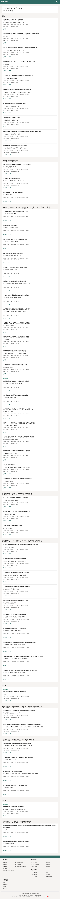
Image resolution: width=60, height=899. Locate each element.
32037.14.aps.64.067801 (13, 717)
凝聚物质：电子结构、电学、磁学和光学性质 (22, 541)
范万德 (9, 383)
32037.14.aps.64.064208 (13, 315)
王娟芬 (9, 353)
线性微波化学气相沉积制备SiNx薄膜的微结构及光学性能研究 (19, 710)
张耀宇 (9, 439)
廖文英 (5, 383)
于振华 (16, 283)
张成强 (12, 575)
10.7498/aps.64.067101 (23, 549)
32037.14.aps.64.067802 (13, 731)
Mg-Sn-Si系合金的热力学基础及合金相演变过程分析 (17, 497)
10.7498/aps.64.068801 (23, 811)
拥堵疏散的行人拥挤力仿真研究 (11, 117)
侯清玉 (5, 547)
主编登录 (48, 864)
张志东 (5, 694)
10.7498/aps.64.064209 (23, 328)
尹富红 (21, 809)
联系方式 (5, 888)
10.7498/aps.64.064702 (23, 469)
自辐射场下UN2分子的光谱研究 (11, 178)
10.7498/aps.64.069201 (23, 832)
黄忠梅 (23, 311)
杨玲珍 (24, 353)
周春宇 (23, 644)
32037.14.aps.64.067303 (13, 621)
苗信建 (12, 311)
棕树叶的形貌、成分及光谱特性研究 (12, 771)
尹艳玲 (5, 397)
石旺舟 (23, 617)
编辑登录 (48, 866)
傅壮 (19, 134)
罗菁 (18, 106)
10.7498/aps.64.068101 (23, 748)
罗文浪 (22, 181)
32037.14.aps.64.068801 (13, 813)
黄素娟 (9, 255)
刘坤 (15, 713)
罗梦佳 (36, 773)
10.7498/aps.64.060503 (23, 94)
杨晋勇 (15, 644)
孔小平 (12, 453)
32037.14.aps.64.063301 (13, 185)
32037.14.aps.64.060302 (13, 54)
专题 (47, 872)
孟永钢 (10, 759)
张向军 (14, 759)
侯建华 (30, 727)
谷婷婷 (5, 255)
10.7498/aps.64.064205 (23, 272)
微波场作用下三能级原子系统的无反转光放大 (15, 267)
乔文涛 (14, 589)
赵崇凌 (11, 713)
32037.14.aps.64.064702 (13, 471)
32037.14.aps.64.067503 (13, 698)
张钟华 (9, 134)
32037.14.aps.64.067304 (13, 635)
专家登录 (34, 866)
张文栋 (11, 561)
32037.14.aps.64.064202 (13, 232)
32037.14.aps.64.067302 (13, 607)
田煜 (7, 759)
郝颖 (8, 64)
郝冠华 (14, 22)
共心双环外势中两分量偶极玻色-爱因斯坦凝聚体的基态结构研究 (20, 47)
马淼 (19, 773)
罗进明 (11, 787)
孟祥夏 (9, 411)
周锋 (15, 397)
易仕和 (9, 453)
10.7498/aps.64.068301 (23, 762)
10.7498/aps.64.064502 (23, 441)
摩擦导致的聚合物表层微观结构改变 (12, 525)
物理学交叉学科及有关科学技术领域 (18, 739)
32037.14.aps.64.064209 (13, 329)
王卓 (22, 92)
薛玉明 (7, 809)
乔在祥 (11, 809)
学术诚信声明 (49, 876)
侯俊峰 (5, 148)
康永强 (5, 297)
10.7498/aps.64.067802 (23, 729)
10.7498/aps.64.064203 (23, 244)
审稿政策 (34, 862)
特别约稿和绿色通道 (21, 866)
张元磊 (5, 514)
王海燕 (9, 500)
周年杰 (5, 311)
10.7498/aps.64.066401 (23, 502)
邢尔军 (11, 367)
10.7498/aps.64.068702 (23, 790)
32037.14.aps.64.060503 (13, 96)
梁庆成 (38, 727)
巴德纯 (7, 713)
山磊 (4, 759)
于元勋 (20, 575)
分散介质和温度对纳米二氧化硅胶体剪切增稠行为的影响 (18, 757)
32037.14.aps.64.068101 (13, 750)
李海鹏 (12, 383)
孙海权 (11, 467)
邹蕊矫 (29, 773)
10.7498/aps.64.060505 (23, 122)
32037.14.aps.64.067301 (13, 593)
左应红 (12, 843)
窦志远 (5, 283)
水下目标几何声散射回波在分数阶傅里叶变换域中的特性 (18, 409)
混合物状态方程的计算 (9, 464)
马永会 (15, 672)
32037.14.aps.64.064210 (13, 343)
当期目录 (34, 872)
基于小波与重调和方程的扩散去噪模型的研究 (15, 239)
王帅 (13, 120)
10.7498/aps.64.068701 (23, 776)
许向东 (12, 773)
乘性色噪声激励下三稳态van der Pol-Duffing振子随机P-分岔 (19, 61)
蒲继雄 (15, 213)
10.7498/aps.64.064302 (23, 414)
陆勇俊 (7, 481)
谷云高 (20, 746)
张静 (4, 167)
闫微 (16, 773)
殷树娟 (19, 644)
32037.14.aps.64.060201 (13, 26)
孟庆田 (14, 167)
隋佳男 (16, 383)
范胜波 (11, 78)
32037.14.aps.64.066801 (13, 532)
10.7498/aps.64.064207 (23, 300)
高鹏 (8, 297)
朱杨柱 (5, 453)
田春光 (12, 727)
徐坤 (11, 514)
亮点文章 (34, 876)
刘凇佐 (11, 397)
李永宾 (19, 92)
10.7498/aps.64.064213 (23, 386)
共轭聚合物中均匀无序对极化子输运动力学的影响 (16, 572)
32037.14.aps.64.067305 (13, 649)
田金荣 (9, 283)
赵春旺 (12, 547)
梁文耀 (5, 325)
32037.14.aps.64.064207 (13, 301)
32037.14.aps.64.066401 (13, 504)
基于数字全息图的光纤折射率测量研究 (13, 253)
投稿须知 (5, 862)
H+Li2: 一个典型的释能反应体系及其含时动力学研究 (17, 164)
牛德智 (5, 92)
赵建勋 (34, 727)
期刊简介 (48, 874)
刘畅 (8, 106)
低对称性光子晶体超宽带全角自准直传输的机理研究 (16, 323)
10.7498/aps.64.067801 (23, 715)
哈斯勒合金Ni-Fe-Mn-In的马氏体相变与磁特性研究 (16, 511)
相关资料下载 (6, 868)
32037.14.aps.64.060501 (13, 68)
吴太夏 (9, 148)
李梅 (10, 120)
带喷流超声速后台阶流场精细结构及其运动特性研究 (16, 451)
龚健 (4, 589)
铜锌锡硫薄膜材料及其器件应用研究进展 (14, 806)
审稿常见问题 (35, 864)
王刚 (16, 311)
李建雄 (15, 425)
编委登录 (48, 862)
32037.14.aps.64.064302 (13, 415)
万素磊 (15, 658)
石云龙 (19, 297)
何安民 (15, 467)
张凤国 (23, 467)
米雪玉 (16, 120)
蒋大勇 (9, 727)
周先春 (5, 241)
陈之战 (12, 617)
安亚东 (12, 353)
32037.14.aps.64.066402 (13, 518)
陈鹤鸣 (7, 339)
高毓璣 (15, 78)
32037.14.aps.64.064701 (13, 457)
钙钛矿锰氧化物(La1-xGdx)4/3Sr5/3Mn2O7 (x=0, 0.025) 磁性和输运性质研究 (23, 656)
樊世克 (16, 500)
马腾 (8, 269)
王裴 (26, 467)
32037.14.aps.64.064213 (13, 387)
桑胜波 (22, 561)
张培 (8, 50)
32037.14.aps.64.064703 (13, 485)
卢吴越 (5, 617)
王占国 (30, 746)
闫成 (12, 255)
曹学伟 (20, 383)
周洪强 (5, 467)
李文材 (9, 547)
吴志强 (5, 64)
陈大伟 (19, 467)
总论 (4, 16)
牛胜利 (9, 843)
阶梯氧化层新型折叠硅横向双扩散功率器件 (14, 628)
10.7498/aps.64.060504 (23, 108)
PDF (10, 29)
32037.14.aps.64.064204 (13, 260)
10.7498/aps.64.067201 (23, 577)
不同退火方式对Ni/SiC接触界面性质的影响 (14, 614)
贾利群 (16, 439)
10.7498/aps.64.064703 (23, 483)
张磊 (4, 120)
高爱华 (12, 500)
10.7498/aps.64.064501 (23, 427)
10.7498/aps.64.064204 (23, 258)
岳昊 (7, 120)
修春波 (5, 106)
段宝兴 (5, 631)
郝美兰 (16, 746)
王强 (8, 672)
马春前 (26, 773)
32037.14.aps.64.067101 (13, 551)
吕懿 (4, 644)
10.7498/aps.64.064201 (23, 216)
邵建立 (29, 467)
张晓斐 (5, 50)
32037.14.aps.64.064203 (13, 246)
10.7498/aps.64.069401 (23, 846)
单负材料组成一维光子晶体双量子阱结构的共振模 (16, 295)
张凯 (4, 481)
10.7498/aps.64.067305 (23, 647)
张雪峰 (22, 658)
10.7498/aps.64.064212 (23, 369)
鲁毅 (19, 658)
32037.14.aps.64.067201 (13, 579)
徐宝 (12, 658)
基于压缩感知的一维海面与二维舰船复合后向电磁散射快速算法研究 (21, 33)
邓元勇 (16, 148)
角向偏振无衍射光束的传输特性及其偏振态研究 (15, 211)
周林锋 (16, 241)
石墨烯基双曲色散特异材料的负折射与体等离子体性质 (17, 586)
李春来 (9, 631)
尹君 (26, 311)
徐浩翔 (15, 92)
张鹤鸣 (7, 644)
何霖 (16, 453)
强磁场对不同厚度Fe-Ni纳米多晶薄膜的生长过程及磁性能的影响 (20, 670)
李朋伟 (15, 561)
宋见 (11, 194)
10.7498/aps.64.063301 (23, 183)
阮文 (19, 181)
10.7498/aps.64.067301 (23, 591)
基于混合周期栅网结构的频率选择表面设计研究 (15, 600)
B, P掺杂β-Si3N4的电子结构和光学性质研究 (14, 558)
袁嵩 (16, 631)
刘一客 (5, 773)
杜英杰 (5, 227)
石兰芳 (12, 241)
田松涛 (7, 425)
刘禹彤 (9, 773)
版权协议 (5, 866)
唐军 (8, 787)
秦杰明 (27, 727)
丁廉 (33, 773)
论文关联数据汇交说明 (8, 870)
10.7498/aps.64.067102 (23, 563)
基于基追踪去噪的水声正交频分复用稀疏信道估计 (16, 395)
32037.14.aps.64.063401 (13, 199)
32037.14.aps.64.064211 (13, 357)
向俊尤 (9, 658)
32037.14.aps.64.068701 (13, 778)
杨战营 (12, 227)
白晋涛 (16, 227)
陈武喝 (12, 325)
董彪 (15, 50)
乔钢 (8, 397)
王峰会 (11, 481)
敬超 (14, 514)
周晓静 (9, 746)
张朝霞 (20, 353)
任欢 (8, 194)
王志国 (5, 658)
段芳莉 (5, 528)
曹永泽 (5, 672)
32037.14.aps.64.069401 (13, 848)
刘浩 (4, 809)
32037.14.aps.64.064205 (13, 273)
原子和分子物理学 (10, 160)
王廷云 (21, 255)
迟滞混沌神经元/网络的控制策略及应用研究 (14, 103)
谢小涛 (9, 227)
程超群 (5, 561)
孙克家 (11, 269)
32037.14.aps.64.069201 (13, 834)
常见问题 (19, 864)
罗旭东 (5, 843)
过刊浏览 (34, 874)
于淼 (15, 603)
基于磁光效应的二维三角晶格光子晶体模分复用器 (16, 337)
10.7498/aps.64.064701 (23, 455)
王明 (8, 528)
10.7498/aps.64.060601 (23, 136)
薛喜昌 (12, 439)
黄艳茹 (5, 194)
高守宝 (10, 167)
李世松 (5, 134)
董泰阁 (19, 311)
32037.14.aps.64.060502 (13, 82)
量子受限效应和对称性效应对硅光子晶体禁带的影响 (16, 309)
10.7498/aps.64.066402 (23, 516)
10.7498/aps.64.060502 (23, 80)
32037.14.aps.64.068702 (13, 792)
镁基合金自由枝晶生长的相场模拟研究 (13, 20)
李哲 (8, 514)
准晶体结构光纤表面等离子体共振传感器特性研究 (16, 381)
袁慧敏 (9, 575)
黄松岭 (15, 134)
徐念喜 (11, 603)
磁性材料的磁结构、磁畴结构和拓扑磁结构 (14, 691)
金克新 (22, 22)
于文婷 (5, 787)
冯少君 (24, 809)
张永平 (9, 617)
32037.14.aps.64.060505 (13, 124)
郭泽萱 (16, 727)
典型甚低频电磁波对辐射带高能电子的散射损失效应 (16, 841)
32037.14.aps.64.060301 (13, 40)
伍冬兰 (15, 181)
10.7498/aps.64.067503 (23, 696)
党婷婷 (5, 353)
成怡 (15, 106)
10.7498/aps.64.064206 (23, 286)
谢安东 (5, 181)
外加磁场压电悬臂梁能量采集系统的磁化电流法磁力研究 (18, 75)
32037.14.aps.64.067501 (13, 663)
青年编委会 (6, 884)
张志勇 (20, 148)
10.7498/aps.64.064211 (22, 355)
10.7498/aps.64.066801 (23, 530)
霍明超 (24, 283)
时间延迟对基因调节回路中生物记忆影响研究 (15, 785)
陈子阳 (9, 213)
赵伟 (12, 134)
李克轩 (12, 283)
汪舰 (18, 589)
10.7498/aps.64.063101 (23, 169)
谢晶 (8, 181)
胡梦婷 (20, 283)
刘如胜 (20, 727)
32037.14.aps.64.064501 (13, 429)
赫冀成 (23, 672)
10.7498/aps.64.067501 (23, 661)
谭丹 (4, 78)
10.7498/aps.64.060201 (23, 24)
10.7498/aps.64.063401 (23, 197)
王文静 (16, 575)
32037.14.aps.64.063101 (13, 171)
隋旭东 (19, 672)
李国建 (11, 672)
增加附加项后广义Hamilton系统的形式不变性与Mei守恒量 (18, 437)
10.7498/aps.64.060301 (23, 38)
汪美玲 (9, 241)
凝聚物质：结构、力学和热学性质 (17, 494)
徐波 (27, 746)
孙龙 (24, 727)
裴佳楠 (5, 727)
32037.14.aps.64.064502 (13, 443)
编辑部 (4, 886)
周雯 (4, 339)
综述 (4, 685)
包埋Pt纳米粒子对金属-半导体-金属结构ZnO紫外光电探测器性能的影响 (22, 724)
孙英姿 (24, 148)
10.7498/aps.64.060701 (23, 150)
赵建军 (26, 658)
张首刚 (22, 50)
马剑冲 (12, 631)
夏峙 (12, 411)
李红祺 (5, 830)
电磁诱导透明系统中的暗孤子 (11, 225)
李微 (15, 809)
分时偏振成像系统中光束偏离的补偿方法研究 (15, 145)
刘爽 (4, 425)
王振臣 (11, 425)
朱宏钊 (22, 773)
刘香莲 (16, 353)
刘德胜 (24, 575)
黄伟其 (9, 311)
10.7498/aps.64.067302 (23, 605)
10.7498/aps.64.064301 (23, 400)
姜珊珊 (5, 367)
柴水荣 (5, 36)
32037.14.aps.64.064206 (13, 287)
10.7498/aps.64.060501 (23, 66)
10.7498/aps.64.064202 (23, 230)
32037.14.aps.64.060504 (13, 110)
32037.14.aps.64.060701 (13, 152)
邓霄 (25, 561)
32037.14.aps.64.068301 (13, 764)
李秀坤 (5, 411)
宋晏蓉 (28, 283)
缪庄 (15, 255)
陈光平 (11, 50)
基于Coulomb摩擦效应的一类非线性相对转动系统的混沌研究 (19, 423)
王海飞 (12, 746)
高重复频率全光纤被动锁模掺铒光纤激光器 (14, 281)
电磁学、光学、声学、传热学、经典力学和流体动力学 (26, 207)
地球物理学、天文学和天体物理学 (17, 822)
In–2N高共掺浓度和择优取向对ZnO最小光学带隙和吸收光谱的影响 (20, 544)
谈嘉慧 (19, 617)
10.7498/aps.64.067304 (23, 633)
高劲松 (7, 603)
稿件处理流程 (20, 862)
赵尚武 (24, 746)
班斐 (12, 92)
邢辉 (8, 22)
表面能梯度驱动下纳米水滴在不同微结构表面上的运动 (17, 478)
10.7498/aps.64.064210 (23, 341)
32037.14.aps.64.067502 (13, 677)
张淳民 (15, 297)
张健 (4, 713)
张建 (4, 603)
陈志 (11, 22)
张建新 (5, 500)
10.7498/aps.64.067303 (23, 619)
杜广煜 (18, 713)
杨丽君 (5, 269)
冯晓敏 (15, 269)
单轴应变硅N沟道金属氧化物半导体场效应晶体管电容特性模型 (19, 642)
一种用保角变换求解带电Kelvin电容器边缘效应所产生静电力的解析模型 (22, 131)
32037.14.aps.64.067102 (13, 565)
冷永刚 (7, 78)
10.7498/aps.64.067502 (23, 675)
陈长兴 (9, 92)
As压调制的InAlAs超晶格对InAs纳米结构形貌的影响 (17, 743)
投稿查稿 (5, 864)
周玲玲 (11, 181)
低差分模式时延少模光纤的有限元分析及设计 (15, 364)
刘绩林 (5, 213)
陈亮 (11, 589)
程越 (16, 617)
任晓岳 (26, 92)
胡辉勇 (11, 644)
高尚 (42, 727)
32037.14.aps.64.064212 (13, 371)
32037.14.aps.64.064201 (13, 218)
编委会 (4, 882)
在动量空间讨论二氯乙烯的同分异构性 (13, 192)
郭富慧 (11, 106)
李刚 (8, 561)
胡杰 (19, 561)
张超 (18, 809)
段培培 (5, 22)
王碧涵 (18, 22)
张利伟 (7, 589)
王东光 (12, 148)
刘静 (11, 528)
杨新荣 (5, 746)
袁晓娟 (5, 575)
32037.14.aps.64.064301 (13, 401)
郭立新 (9, 36)
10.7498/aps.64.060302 (23, 52)
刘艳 (8, 367)
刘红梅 (11, 297)
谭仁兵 (18, 50)
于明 (8, 467)
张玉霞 (9, 325)
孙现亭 (5, 439)
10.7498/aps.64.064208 (23, 314)
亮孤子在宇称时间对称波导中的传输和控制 (14, 351)
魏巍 (7, 167)
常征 (18, 255)
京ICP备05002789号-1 (35, 893)
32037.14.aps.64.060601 (13, 138)
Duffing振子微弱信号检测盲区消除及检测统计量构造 (17, 89)
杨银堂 (19, 631)
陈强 (29, 92)
